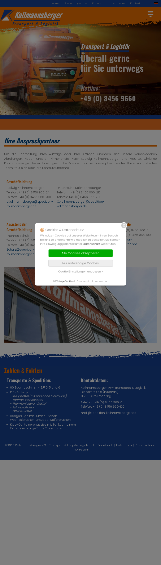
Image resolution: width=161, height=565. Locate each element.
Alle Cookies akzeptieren (81, 253)
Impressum (101, 281)
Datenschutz (91, 244)
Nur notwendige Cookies (80, 263)
